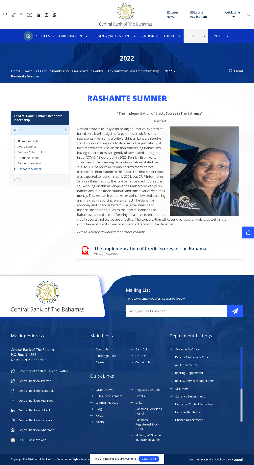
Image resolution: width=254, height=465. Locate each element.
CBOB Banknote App (32, 440)
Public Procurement (109, 396)
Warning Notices (107, 402)
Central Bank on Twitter (34, 381)
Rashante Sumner (29, 169)
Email (238, 71)
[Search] (249, 14)
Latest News (173, 14)
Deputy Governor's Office (192, 357)
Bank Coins (142, 349)
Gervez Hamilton (29, 163)
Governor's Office (187, 349)
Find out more (128, 458)
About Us (43, 36)
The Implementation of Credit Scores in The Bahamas (151, 248)
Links (138, 402)
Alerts (100, 422)
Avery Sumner (27, 147)
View (97, 254)
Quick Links (233, 12)
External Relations (187, 412)
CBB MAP (181, 388)
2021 (17, 180)
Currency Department (190, 396)
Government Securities (158, 36)
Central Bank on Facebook (36, 391)
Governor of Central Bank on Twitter (43, 371)
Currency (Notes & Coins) (112, 36)
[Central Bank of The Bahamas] (125, 24)
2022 (168, 71)
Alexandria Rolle (28, 141)
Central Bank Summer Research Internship (126, 71)
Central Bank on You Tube (36, 400)
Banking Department (189, 373)
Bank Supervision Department (195, 381)
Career (100, 362)
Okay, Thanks (148, 458)
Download (111, 254)
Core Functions (71, 36)
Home (28, 36)
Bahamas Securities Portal (148, 411)
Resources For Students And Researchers (57, 71)
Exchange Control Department (195, 404)
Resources (193, 36)
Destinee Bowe (28, 158)
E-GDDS (140, 356)
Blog (99, 409)
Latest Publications (198, 14)
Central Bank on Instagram (36, 420)
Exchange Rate (106, 356)
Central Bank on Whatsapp (36, 430)
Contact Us (142, 362)
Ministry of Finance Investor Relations (148, 437)
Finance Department (189, 420)
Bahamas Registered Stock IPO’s (147, 424)
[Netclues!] (237, 459)
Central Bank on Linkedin (34, 410)
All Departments (186, 365)
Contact (217, 36)
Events (140, 396)
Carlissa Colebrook (30, 152)
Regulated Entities (148, 390)
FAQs (99, 415)
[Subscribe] (235, 311)
